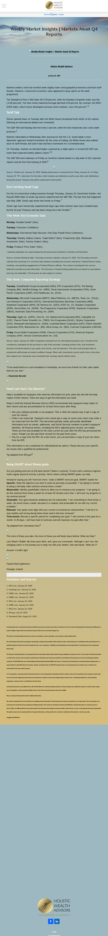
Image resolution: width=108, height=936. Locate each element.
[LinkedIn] (57, 921)
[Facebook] (50, 921)
